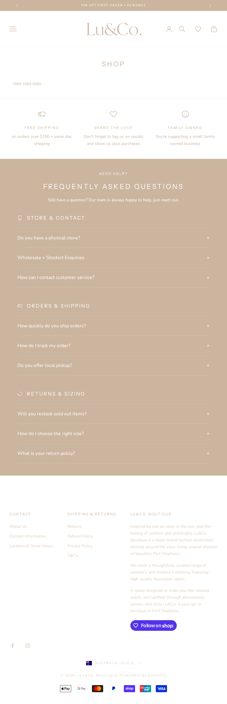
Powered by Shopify (142, 675)
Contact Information (27, 536)
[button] (198, 28)
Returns (74, 526)
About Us (18, 526)
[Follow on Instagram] (28, 646)
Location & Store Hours (31, 546)
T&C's (72, 555)
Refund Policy (80, 536)
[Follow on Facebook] (12, 646)
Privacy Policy (80, 546)
